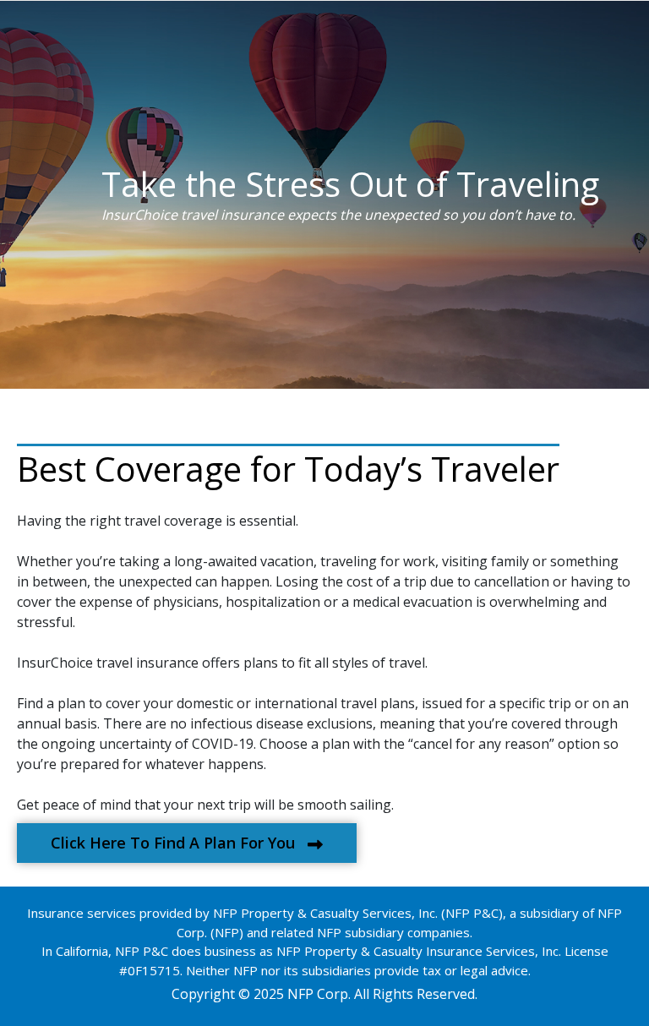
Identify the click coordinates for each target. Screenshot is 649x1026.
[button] (187, 843)
